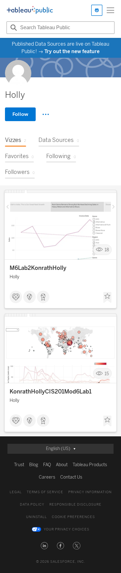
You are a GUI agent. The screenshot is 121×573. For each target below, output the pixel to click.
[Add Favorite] (107, 297)
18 (107, 249)
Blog (33, 464)
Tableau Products (90, 464)
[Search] (13, 27)
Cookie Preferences (73, 517)
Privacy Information (90, 492)
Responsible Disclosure (75, 505)
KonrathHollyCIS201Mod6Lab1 (51, 391)
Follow (20, 114)
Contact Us (71, 477)
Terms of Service (45, 492)
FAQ (47, 464)
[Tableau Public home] (30, 10)
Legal (16, 492)
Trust (19, 464)
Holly (14, 277)
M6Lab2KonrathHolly (38, 268)
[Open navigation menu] (110, 10)
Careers (47, 477)
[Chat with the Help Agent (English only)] (96, 10)
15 (107, 373)
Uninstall (36, 517)
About (62, 464)
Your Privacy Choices (66, 529)
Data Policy (32, 505)
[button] (44, 546)
